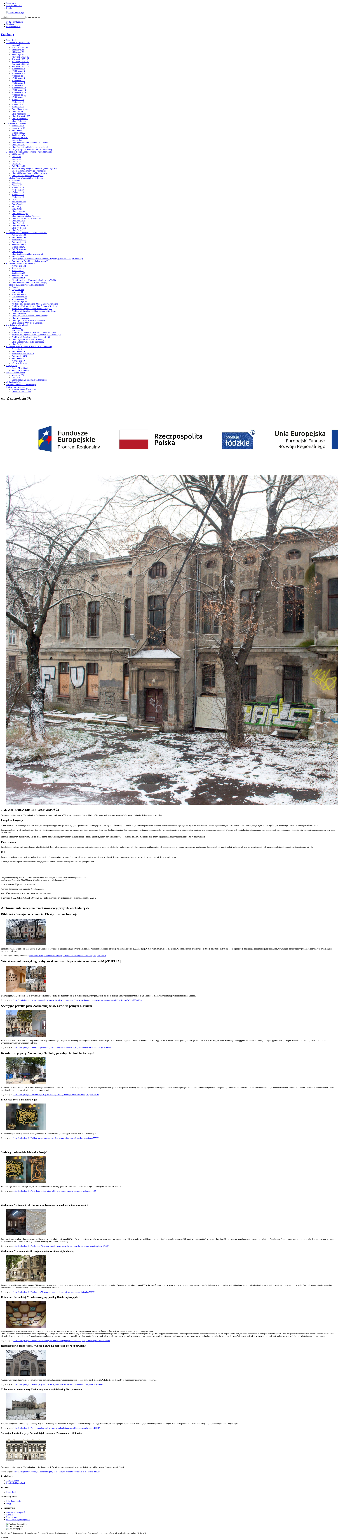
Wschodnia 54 (18, 107)
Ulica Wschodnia (19, 121)
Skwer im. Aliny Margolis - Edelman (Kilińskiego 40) (34, 168)
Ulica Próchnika (18, 223)
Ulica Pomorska (18, 221)
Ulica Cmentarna (19, 313)
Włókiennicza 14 (19, 90)
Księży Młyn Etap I (20, 368)
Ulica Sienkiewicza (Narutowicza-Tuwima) (30, 142)
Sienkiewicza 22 (18, 133)
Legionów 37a (18, 289)
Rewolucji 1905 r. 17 (20, 61)
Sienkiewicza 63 (18, 247)
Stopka (9, 8)
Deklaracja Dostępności (16, 1512)
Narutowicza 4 (18, 126)
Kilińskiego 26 (18, 50)
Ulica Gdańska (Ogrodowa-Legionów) (28, 323)
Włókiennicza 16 (19, 95)
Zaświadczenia (12, 1481)
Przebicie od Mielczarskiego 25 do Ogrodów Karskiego (35, 306)
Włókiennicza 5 (18, 76)
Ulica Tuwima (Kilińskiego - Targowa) (28, 175)
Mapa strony (11, 1517)
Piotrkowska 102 (19, 235)
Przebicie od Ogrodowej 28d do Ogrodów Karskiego (34, 311)
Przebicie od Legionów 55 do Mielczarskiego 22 (32, 308)
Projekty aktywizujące (15, 387)
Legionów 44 (17, 292)
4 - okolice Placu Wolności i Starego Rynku (24, 178)
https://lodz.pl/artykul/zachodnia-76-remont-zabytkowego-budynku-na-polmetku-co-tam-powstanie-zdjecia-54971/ (61, 1246)
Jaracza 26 (16, 45)
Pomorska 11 (17, 180)
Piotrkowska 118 (19, 242)
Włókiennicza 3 (18, 71)
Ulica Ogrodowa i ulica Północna (25, 216)
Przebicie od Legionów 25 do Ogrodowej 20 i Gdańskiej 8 (36, 335)
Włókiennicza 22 (19, 97)
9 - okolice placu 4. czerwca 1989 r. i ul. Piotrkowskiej (29, 346)
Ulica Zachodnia (18, 230)
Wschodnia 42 (18, 197)
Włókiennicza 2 (18, 69)
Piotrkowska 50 (18, 361)
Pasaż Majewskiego (20, 109)
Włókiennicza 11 (19, 85)
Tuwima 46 (16, 161)
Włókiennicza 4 (18, 73)
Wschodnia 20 (18, 187)
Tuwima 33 (16, 156)
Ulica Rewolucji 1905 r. (22, 116)
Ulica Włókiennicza (20, 118)
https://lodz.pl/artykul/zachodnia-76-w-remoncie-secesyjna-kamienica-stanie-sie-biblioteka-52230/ (54, 1292)
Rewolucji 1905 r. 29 (20, 64)
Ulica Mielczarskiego (20, 318)
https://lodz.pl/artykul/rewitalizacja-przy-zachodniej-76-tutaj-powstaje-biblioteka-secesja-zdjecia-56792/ (56, 1094)
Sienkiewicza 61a (19, 244)
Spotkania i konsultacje (16, 1483)
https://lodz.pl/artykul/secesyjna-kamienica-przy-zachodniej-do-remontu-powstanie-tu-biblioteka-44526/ (56, 1472)
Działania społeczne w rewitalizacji (21, 384)
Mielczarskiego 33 (19, 301)
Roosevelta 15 (18, 268)
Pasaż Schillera (18, 256)
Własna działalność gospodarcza (25, 389)
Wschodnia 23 (18, 190)
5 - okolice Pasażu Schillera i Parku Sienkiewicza (26, 232)
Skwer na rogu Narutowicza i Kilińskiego (29, 171)
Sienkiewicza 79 (18, 278)
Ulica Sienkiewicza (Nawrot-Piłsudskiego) (29, 282)
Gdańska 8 (16, 327)
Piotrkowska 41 (18, 358)
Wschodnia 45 (18, 99)
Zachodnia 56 (17, 199)
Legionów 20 (17, 330)
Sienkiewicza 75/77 (20, 275)
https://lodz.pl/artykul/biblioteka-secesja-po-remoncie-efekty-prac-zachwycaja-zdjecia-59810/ (67, 956)
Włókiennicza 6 (18, 78)
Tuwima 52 (16, 164)
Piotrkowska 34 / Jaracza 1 (23, 354)
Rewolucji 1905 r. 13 (20, 57)
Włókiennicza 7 (18, 80)
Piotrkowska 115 (19, 240)
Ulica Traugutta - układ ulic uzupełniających (30, 147)
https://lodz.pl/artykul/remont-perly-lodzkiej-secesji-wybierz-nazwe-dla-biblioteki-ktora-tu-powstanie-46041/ (58, 1384)
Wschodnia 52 (18, 104)
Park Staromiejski (19, 202)
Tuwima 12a (17, 140)
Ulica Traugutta (18, 145)
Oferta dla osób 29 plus (21, 392)
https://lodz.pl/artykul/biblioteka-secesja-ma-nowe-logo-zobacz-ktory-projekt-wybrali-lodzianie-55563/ (56, 1138)
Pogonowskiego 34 (20, 47)
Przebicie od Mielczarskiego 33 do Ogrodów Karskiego (35, 304)
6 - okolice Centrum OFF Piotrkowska (22, 263)
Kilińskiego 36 (18, 54)
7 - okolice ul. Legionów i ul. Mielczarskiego (25, 285)
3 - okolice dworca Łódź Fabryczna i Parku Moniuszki (29, 152)
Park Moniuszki (18, 166)
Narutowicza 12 (18, 128)
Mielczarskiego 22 (19, 299)
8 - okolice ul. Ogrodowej (17, 325)
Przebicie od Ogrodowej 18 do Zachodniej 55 (31, 337)
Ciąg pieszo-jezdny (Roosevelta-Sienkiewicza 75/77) (34, 280)
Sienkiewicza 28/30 (20, 137)
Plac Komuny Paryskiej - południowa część (30, 261)
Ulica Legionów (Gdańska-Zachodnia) (28, 339)
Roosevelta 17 (18, 270)
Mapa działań (12, 40)
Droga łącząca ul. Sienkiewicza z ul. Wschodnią (32, 149)
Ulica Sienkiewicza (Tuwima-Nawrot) (27, 254)
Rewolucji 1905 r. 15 (20, 59)
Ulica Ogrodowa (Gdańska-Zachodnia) (28, 342)
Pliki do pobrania (13, 1501)
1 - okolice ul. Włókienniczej (18, 42)
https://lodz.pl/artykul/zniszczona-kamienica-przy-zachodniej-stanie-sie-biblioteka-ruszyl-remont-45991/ (56, 1428)
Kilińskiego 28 (18, 52)
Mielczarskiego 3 (19, 294)
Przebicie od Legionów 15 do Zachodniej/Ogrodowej (34, 332)
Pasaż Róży (16, 206)
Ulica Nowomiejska (20, 213)
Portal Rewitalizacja (14, 22)
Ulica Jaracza (17, 111)
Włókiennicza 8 (18, 83)
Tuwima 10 (16, 377)
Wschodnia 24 (18, 192)
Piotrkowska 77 (18, 130)
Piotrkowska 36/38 (19, 356)
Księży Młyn (11, 365)
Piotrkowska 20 (18, 351)
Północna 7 (16, 183)
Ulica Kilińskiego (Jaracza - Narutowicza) (29, 173)
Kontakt (9, 1515)
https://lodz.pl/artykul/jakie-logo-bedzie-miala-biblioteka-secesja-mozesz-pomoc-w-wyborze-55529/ (54, 1191)
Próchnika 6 (17, 349)
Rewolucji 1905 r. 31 (20, 66)
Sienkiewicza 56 (18, 273)
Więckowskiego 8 (19, 363)
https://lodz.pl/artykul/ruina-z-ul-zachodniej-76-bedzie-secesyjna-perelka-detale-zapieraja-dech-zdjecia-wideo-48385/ (61, 1340)
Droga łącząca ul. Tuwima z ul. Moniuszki (29, 380)
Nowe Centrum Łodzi (15, 373)
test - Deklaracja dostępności (18, 1519)
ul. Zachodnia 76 (13, 26)
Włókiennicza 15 (19, 92)
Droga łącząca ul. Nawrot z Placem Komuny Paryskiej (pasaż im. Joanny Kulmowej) (47, 259)
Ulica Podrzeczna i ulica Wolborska (26, 218)
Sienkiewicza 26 (18, 135)
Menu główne (12, 3)
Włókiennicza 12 (19, 88)
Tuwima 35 (16, 159)
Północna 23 (17, 185)
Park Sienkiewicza (19, 249)
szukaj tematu (31, 17)
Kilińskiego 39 (18, 154)
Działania (10, 24)
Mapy (8, 1503)
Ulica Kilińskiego (19, 114)
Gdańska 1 (16, 287)
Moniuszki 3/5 (18, 375)
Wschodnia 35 (18, 194)
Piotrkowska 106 (19, 237)
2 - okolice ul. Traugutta (16, 123)
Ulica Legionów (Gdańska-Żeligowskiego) (30, 316)
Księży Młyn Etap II (20, 370)
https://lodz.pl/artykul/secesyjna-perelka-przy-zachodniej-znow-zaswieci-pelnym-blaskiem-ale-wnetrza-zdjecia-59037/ (62, 1047)
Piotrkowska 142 (19, 266)
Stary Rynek (17, 209)
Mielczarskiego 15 (19, 297)
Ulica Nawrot (17, 251)
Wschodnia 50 (18, 102)
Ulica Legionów (18, 211)
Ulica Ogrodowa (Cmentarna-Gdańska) (28, 320)
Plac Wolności (18, 204)
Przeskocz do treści (14, 5)
